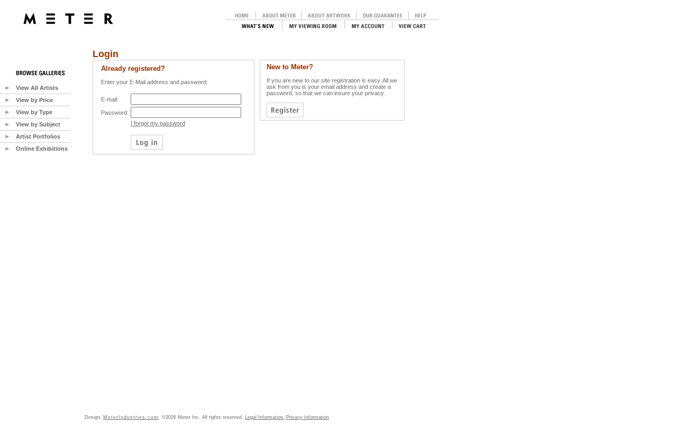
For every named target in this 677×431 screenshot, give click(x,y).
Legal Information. (265, 417)
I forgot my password (158, 123)
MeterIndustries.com (131, 417)
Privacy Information (307, 417)
